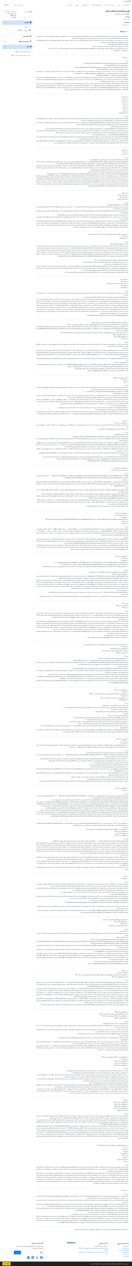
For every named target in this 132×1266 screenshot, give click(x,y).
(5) (110, 75)
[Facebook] (41, 1258)
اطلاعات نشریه (109, 5)
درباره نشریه (125, 1248)
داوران (77, 5)
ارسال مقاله (85, 5)
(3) (75, 67)
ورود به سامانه (18, 5)
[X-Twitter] (37, 1258)
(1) (112, 50)
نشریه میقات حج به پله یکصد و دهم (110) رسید (95, 1252)
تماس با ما (69, 5)
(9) (106, 89)
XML (26, 27)
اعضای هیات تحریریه (123, 1250)
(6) (97, 75)
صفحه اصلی (126, 5)
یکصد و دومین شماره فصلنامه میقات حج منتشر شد (94, 1248)
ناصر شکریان (126, 19)
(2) (105, 65)
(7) (63, 77)
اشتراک (17, 1252)
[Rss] (28, 1258)
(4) (96, 69)
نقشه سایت (126, 1256)
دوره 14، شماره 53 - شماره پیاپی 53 (10, 12)
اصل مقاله (123, 31)
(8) (88, 87)
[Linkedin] (33, 1258)
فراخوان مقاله (104, 1246)
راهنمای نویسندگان (96, 5)
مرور (119, 5)
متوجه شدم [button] (6, 1264)
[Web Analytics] (71, 1243)
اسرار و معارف (125, 24)
